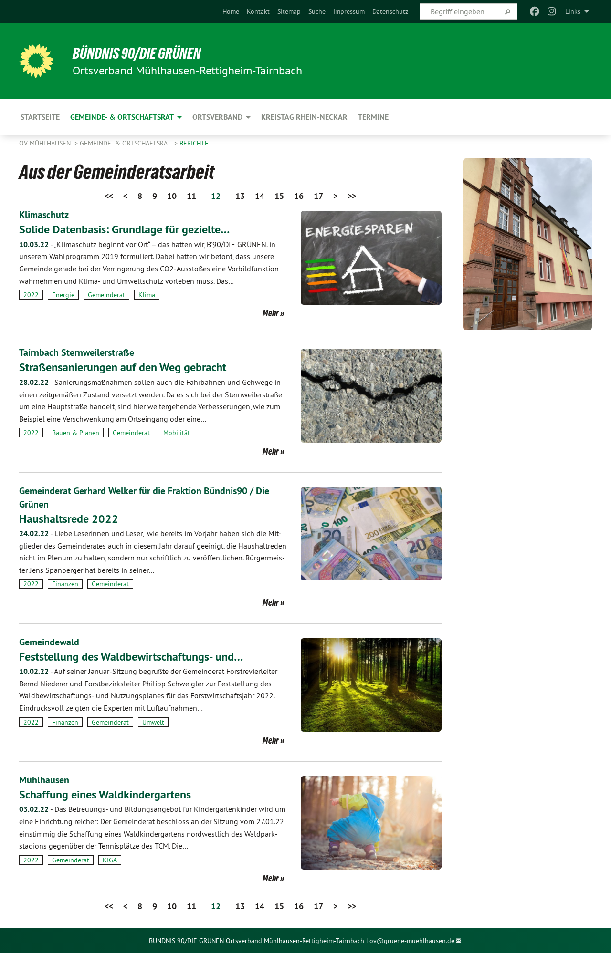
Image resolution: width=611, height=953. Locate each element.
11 (191, 195)
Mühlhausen (44, 780)
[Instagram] (552, 11)
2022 (31, 294)
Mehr (271, 313)
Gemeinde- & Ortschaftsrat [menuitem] (122, 117)
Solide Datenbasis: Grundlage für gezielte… (124, 229)
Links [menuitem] (572, 11)
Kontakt (258, 11)
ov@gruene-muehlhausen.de (411, 940)
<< (109, 195)
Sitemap (289, 11)
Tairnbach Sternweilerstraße (76, 352)
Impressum (349, 11)
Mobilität (176, 432)
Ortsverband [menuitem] (217, 117)
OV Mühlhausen (46, 143)
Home (230, 11)
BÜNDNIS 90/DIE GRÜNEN (137, 53)
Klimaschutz (44, 214)
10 (172, 195)
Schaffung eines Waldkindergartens (105, 794)
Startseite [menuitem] (40, 117)
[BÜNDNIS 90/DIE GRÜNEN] (36, 61)
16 (299, 195)
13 (240, 195)
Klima (146, 294)
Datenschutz (390, 11)
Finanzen (65, 584)
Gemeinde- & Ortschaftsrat (126, 143)
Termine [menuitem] (373, 117)
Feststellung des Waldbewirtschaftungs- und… (131, 656)
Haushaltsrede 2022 (68, 518)
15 (279, 195)
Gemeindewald (49, 642)
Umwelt (153, 722)
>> (352, 195)
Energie (63, 294)
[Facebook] (534, 11)
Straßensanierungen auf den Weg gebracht (122, 367)
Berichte (194, 143)
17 (318, 195)
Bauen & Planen (75, 432)
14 (259, 195)
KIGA (110, 860)
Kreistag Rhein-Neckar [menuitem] (304, 117)
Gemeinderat (106, 294)
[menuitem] (230, 11)
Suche (317, 11)
